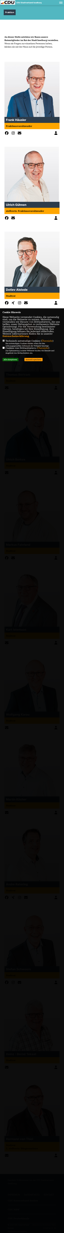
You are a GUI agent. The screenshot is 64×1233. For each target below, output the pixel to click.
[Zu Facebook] (7, 133)
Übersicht (47, 340)
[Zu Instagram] (14, 133)
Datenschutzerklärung (16, 336)
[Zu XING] (14, 303)
